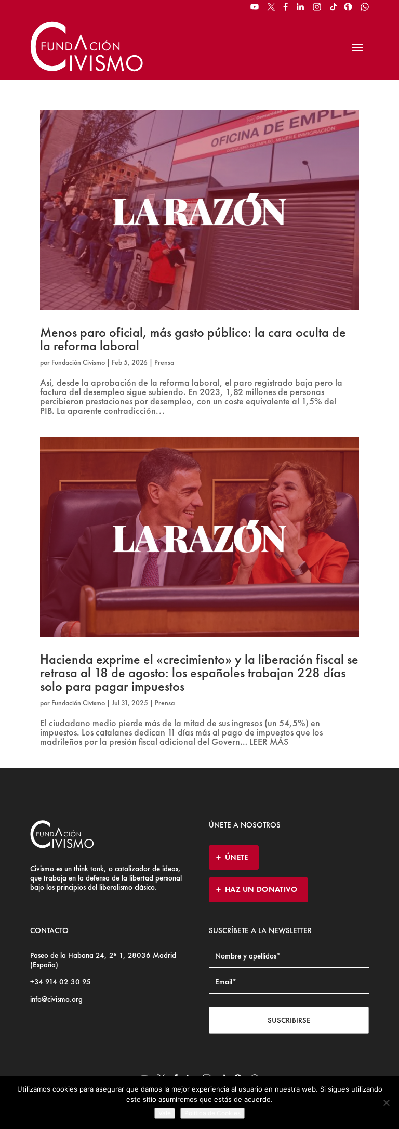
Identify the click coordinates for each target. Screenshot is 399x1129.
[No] (386, 1102)
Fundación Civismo (78, 362)
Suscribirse (289, 1020)
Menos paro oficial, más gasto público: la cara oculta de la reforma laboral (193, 339)
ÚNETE (236, 857)
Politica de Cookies (212, 1113)
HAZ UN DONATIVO (261, 889)
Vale (164, 1113)
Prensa (164, 362)
